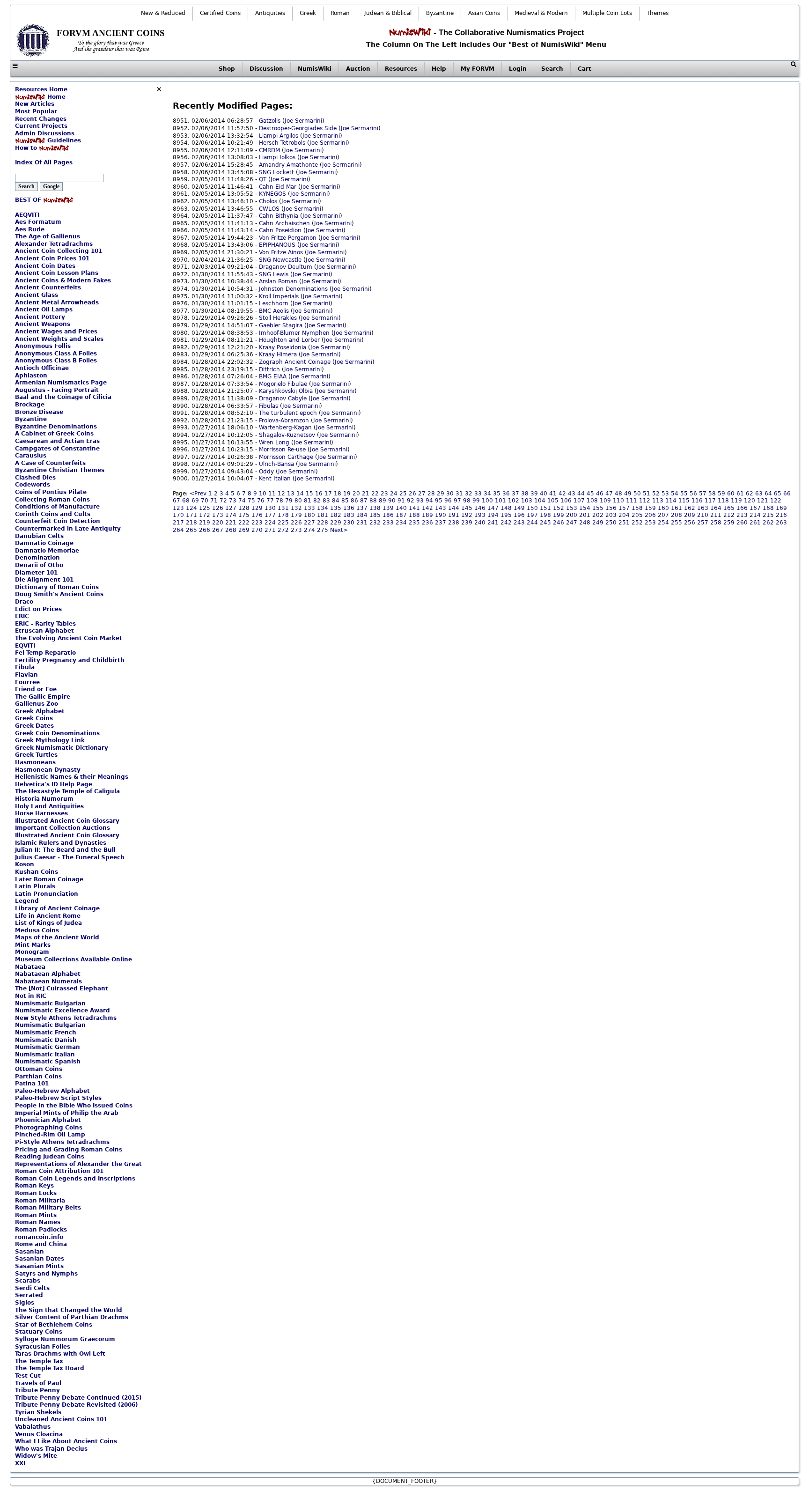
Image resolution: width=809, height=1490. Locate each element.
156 (611, 508)
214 (755, 515)
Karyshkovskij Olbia (286, 391)
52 (656, 493)
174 (230, 515)
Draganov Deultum (285, 267)
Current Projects (41, 126)
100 (487, 500)
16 (319, 493)
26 (412, 493)
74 (242, 500)
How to (27, 148)
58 (712, 493)
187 (401, 515)
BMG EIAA (273, 376)
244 (532, 522)
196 (519, 515)
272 (283, 530)
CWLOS (269, 209)
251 (624, 522)
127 (230, 508)
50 (637, 493)
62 (749, 493)
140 (401, 508)
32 (468, 493)
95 (438, 500)
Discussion (266, 69)
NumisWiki (314, 69)
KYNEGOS (272, 194)
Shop (227, 69)
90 (392, 500)
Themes (658, 13)
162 (689, 508)
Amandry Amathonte (288, 165)
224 (270, 522)
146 (479, 508)
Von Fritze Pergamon (287, 238)
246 (558, 522)
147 (493, 508)
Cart (584, 69)
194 (493, 515)
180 (309, 515)
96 (448, 500)
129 (257, 508)
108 (592, 500)
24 (393, 493)
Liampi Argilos (278, 136)
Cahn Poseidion (280, 230)
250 (611, 522)
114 (671, 500)
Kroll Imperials (279, 296)
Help (439, 69)
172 (204, 515)
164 (715, 508)
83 (326, 500)
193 (479, 515)
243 (519, 522)
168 (768, 508)
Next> (339, 530)
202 (597, 515)
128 (244, 508)
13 (290, 493)
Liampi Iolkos (277, 157)
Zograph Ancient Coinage (295, 362)
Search (552, 69)
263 (781, 522)
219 (204, 522)
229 (335, 522)
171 (191, 515)
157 (624, 508)
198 (545, 515)
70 (204, 500)
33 (478, 493)
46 (599, 493)
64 (768, 493)
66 (787, 493)
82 (317, 500)
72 (223, 500)
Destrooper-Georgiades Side (298, 128)
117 (710, 500)
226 (296, 522)
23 (384, 493)
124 (191, 508)
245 (545, 522)
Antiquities (270, 13)
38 (525, 493)
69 (195, 500)
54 (674, 493)
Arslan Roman (278, 281)
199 (558, 515)
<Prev (198, 493)
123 (178, 508)
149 (519, 508)
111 (631, 500)
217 (178, 522)
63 (759, 493)
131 (283, 508)
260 (742, 522)
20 (356, 493)
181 (322, 515)
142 (427, 508)
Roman (340, 13)
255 (676, 522)
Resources (401, 69)
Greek (308, 13)
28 (431, 493)
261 (755, 522)
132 (296, 508)
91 (401, 500)
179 (296, 515)
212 (729, 515)
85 (345, 500)
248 (584, 522)
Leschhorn (273, 303)
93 (420, 500)
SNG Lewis (273, 274)
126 (217, 508)
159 (650, 508)
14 (300, 493)
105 (553, 500)
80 (298, 500)
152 (558, 508)
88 (373, 500)
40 (543, 493)
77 (270, 500)
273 (296, 530)
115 (684, 500)
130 (270, 508)
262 (768, 522)
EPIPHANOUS (277, 245)
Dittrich (269, 369)
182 (335, 515)
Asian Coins (484, 13)
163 (702, 508)
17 (328, 493)
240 (479, 522)
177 (270, 515)
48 (618, 493)
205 (637, 515)
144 (453, 508)
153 (571, 508)
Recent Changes (40, 119)
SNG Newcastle (280, 260)
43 (571, 493)
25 (403, 493)
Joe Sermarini (303, 121)
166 (742, 508)
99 (476, 500)
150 (532, 508)
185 (375, 515)
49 (628, 493)
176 (257, 515)
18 (337, 493)
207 (663, 515)
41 (553, 493)
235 (414, 522)
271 (270, 530)
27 (422, 493)
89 (382, 500)
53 (665, 493)
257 (702, 522)
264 (178, 530)
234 (401, 522)
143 (440, 508)
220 (217, 522)
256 (689, 522)
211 (715, 515)
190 (440, 515)
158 (637, 508)
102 (513, 500)
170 (178, 515)
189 (427, 515)
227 (309, 522)
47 (609, 493)
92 (410, 500)
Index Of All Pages (44, 162)
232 (375, 522)
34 (487, 493)
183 (348, 515)
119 (736, 500)
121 (762, 500)
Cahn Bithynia (278, 216)
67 (176, 500)
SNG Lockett (276, 172)
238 (453, 522)
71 (214, 500)
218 (191, 522)
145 (466, 508)
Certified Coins (220, 13)
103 (526, 500)
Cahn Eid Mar (277, 187)
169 (781, 508)
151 (545, 508)
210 (702, 515)
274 (309, 530)
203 (611, 515)
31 (459, 493)
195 (506, 515)
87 (364, 500)
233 (388, 522)
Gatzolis (269, 121)
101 (500, 500)
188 (414, 515)
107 (579, 500)
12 (281, 493)
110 (618, 500)
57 (702, 493)
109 (605, 500)
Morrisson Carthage (286, 457)
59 (721, 493)
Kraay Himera (278, 354)
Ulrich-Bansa (276, 464)
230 (348, 522)
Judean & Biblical (388, 13)
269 (244, 530)
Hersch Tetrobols (282, 143)
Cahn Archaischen (284, 223)
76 (261, 500)
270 (257, 530)
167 (755, 508)
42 (562, 493)
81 (307, 500)
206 (650, 515)
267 (217, 530)
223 (257, 522)
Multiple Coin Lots (607, 13)
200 (571, 515)
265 (191, 530)
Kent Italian (275, 478)
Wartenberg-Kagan (285, 427)
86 (354, 500)
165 (729, 508)
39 (534, 493)
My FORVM (477, 69)
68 (186, 500)
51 (646, 493)
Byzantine (440, 13)
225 (283, 522)
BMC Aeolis (274, 311)
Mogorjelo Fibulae (283, 384)
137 (362, 508)
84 (335, 500)
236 (427, 522)
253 (650, 522)
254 (663, 522)
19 (347, 493)
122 (775, 500)
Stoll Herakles (278, 318)
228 (322, 522)
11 (272, 493)
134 (322, 508)
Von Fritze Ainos (281, 252)
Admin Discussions (44, 133)
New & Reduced (163, 13)
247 (571, 522)
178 (283, 515)
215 (768, 515)
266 (204, 530)
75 (251, 500)
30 (450, 493)
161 (676, 508)
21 (365, 493)
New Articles (34, 104)
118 (723, 500)
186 (388, 515)
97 (457, 500)
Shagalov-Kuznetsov (287, 435)
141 (414, 508)
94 (429, 500)
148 (506, 508)
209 (689, 515)
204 (624, 515)
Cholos (268, 201)
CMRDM (269, 150)
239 (466, 522)
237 (440, 522)
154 (584, 508)
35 (496, 493)
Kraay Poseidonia (282, 347)
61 (740, 493)
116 (697, 500)
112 (644, 500)
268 (230, 530)
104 (539, 500)
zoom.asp (28, 155)
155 (597, 508)
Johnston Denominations (293, 289)
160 (663, 508)
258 (715, 522)
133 (309, 508)
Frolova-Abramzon (284, 420)
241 (493, 522)
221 (230, 522)
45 (590, 493)
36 (506, 493)
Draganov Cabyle (283, 398)
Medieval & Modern (541, 13)
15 (309, 493)
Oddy (266, 471)
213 (742, 515)
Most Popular (36, 111)
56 (693, 493)
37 (515, 493)
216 (781, 515)
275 (322, 530)
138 (375, 508)
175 (244, 515)
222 (244, 522)
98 (467, 500)
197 (532, 515)
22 (375, 493)
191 (453, 515)
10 (262, 493)
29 (440, 493)
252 (637, 522)
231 (362, 522)
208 (676, 515)
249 (597, 522)
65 (777, 493)
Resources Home (41, 89)
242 (506, 522)
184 (362, 515)
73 (232, 500)
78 (279, 500)
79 (289, 500)
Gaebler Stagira (280, 325)
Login (518, 69)
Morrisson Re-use (282, 449)
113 (657, 500)
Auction (358, 69)
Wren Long (274, 442)
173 (217, 515)
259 (729, 522)
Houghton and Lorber (289, 340)
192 (466, 515)
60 (731, 493)
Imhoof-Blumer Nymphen (294, 333)
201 (584, 515)
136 (348, 508)
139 (388, 508)
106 (566, 500)
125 (204, 508)
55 (684, 493)
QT (262, 179)
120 (749, 500)
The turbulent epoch (288, 413)
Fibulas (268, 406)
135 (335, 508)
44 (581, 493)
